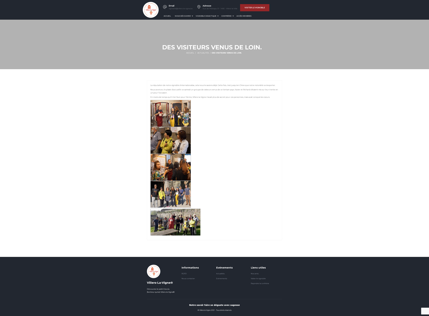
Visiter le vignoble (255, 8)
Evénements (221, 278)
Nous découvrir (183, 16)
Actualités (203, 53)
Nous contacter (188, 278)
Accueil (167, 16)
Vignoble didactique (206, 16)
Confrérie (226, 16)
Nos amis (255, 274)
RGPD (184, 274)
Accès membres (244, 16)
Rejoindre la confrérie (260, 283)
